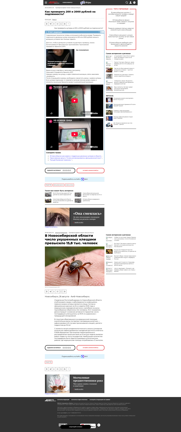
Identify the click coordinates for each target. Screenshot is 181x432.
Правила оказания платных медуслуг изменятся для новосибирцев (121, 29)
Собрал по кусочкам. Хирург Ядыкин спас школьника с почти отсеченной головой (125, 239)
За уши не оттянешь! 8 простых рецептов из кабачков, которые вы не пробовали (125, 251)
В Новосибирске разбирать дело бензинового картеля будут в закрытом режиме (121, 44)
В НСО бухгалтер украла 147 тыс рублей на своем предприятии (62, 193)
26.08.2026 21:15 (49, 232)
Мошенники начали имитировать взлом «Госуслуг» (123, 99)
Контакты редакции (63, 399)
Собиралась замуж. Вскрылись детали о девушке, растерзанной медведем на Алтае (123, 82)
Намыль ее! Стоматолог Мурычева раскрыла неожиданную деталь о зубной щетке (124, 263)
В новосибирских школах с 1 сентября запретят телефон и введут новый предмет (121, 14)
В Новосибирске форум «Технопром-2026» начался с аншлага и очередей (121, 21)
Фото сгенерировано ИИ (52, 287)
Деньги (54, 19)
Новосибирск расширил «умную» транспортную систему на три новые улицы (121, 36)
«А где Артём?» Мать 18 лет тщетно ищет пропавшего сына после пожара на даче (124, 57)
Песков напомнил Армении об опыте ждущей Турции (124, 105)
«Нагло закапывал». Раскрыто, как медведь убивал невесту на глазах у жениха (124, 270)
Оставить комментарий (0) (90, 170)
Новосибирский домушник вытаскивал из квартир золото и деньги (92, 194)
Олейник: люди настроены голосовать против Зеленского (123, 111)
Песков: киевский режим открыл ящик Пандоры (123, 117)
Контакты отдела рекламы (79, 399)
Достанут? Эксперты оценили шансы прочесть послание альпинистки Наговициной (125, 245)
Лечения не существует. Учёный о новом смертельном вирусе (124, 75)
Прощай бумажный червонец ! (60, 160)
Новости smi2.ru (51, 227)
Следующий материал (75, 426)
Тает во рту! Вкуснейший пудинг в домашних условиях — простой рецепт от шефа (124, 70)
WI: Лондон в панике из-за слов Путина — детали (123, 123)
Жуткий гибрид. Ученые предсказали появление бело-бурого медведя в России (125, 257)
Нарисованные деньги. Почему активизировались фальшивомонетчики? (75, 158)
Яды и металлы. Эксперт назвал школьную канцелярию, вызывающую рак (123, 88)
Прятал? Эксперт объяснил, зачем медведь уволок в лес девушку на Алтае (124, 63)
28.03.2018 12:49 (49, 7)
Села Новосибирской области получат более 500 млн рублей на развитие (63, 200)
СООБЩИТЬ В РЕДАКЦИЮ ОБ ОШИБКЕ (100, 399)
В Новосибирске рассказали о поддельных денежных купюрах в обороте (75, 156)
